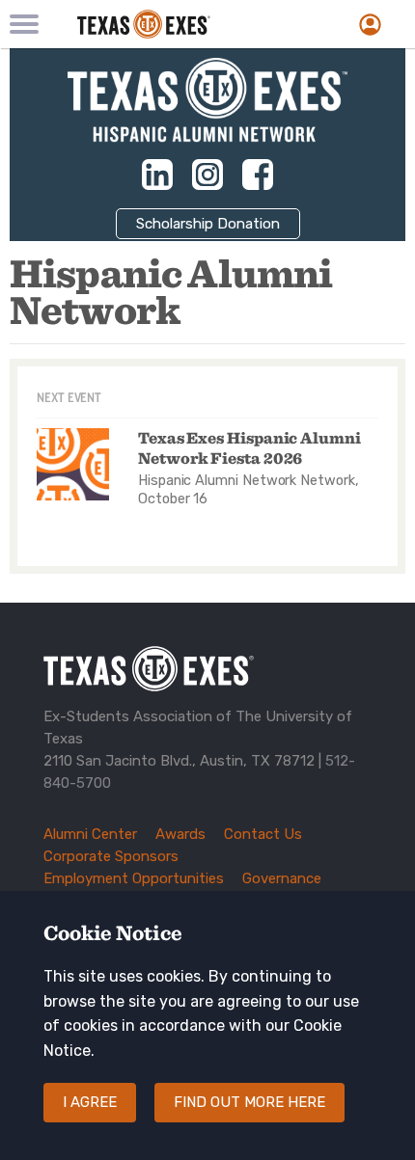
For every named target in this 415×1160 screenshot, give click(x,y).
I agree (90, 1102)
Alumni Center (90, 834)
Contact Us (263, 834)
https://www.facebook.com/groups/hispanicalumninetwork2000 (257, 174)
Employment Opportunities (133, 878)
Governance (281, 878)
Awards (180, 834)
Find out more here (249, 1102)
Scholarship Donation (208, 223)
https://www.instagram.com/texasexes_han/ (207, 174)
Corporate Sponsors (111, 856)
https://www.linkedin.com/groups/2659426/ (157, 174)
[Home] (176, 24)
